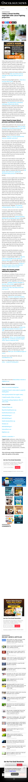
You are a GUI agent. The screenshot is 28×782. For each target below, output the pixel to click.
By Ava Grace (14, 643)
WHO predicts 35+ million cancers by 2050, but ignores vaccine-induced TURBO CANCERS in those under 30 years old (16, 641)
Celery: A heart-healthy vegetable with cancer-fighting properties (15, 647)
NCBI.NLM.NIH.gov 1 (7, 415)
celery (17, 439)
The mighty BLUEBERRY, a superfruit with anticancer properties (15, 664)
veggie (8, 449)
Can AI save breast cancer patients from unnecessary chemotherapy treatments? (15, 741)
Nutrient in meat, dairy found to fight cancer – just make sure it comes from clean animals (16, 747)
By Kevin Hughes (14, 694)
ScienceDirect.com (6, 429)
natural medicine (17, 446)
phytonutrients (16, 447)
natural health (8, 446)
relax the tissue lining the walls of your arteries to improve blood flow (13, 258)
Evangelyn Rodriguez (13, 20)
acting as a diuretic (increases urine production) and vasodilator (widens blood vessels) (13, 265)
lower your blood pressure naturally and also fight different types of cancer (12, 75)
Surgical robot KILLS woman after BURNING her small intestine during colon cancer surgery (16, 699)
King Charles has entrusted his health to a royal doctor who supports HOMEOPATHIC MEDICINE (16, 705)
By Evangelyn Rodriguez (16, 648)
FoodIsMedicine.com (7, 357)
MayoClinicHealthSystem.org (9, 410)
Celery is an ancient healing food (10, 387)
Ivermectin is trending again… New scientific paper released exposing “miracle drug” (16, 718)
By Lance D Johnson (15, 714)
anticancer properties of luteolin (16, 297)
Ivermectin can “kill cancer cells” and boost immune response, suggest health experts (16, 674)
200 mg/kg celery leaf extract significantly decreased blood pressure (14, 172)
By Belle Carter (14, 671)
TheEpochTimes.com (7, 407)
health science (5, 442)
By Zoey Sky (14, 676)
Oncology (4, 447)
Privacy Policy (12, 771)
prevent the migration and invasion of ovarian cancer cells (13, 329)
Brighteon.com (5, 432)
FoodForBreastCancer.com (8, 412)
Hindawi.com (5, 423)
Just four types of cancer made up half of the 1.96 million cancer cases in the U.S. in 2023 (16, 652)
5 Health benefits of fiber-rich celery (11, 397)
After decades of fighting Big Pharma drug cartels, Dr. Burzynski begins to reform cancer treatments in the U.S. (16, 712)
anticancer (12, 439)
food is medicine (6, 441)
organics (9, 447)
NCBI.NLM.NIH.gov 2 (7, 418)
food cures (22, 439)
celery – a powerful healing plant (10, 362)
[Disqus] (14, 545)
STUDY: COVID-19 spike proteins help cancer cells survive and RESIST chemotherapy (16, 658)
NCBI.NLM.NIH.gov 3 (7, 426)
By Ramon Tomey (14, 681)
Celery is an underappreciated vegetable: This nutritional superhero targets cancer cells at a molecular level (13, 338)
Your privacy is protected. (7, 471)
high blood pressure (7, 444)
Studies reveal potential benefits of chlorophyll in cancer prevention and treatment (15, 735)
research (4, 449)
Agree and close (15, 774)
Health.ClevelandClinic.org (8, 421)
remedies (22, 447)
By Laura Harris (14, 660)
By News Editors (14, 719)
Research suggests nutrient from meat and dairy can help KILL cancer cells (16, 753)
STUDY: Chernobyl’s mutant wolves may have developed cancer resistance (16, 693)
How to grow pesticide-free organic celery (12, 394)
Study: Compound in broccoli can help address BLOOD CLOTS (15, 680)
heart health (20, 442)
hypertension (16, 444)
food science (14, 441)
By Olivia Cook (14, 665)
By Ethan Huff (13, 743)
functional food (21, 441)
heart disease (13, 442)
